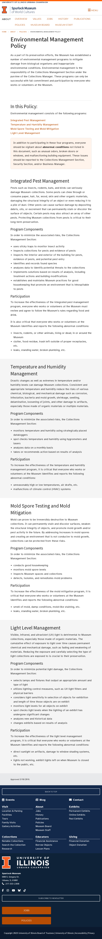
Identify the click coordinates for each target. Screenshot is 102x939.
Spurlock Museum (11, 873)
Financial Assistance (47, 841)
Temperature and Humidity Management (34, 124)
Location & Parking (12, 810)
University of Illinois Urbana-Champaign (25, 2)
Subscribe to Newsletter (51, 898)
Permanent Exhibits (79, 810)
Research (7, 848)
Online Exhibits (77, 814)
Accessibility (81, 933)
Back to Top (51, 792)
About (13, 32)
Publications (82, 19)
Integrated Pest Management (27, 120)
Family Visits (9, 822)
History (63, 19)
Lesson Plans (43, 848)
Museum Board (40, 25)
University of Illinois (64, 933)
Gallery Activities (11, 826)
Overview (21, 19)
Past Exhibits (76, 818)
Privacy (91, 933)
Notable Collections (12, 841)
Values (37, 19)
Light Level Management (25, 133)
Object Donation (78, 844)
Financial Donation (79, 841)
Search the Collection (14, 844)
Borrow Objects (44, 844)
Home (4, 32)
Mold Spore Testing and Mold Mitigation (34, 128)
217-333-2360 (12, 883)
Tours (5, 818)
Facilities (7, 814)
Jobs (50, 19)
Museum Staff (64, 25)
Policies (20, 25)
